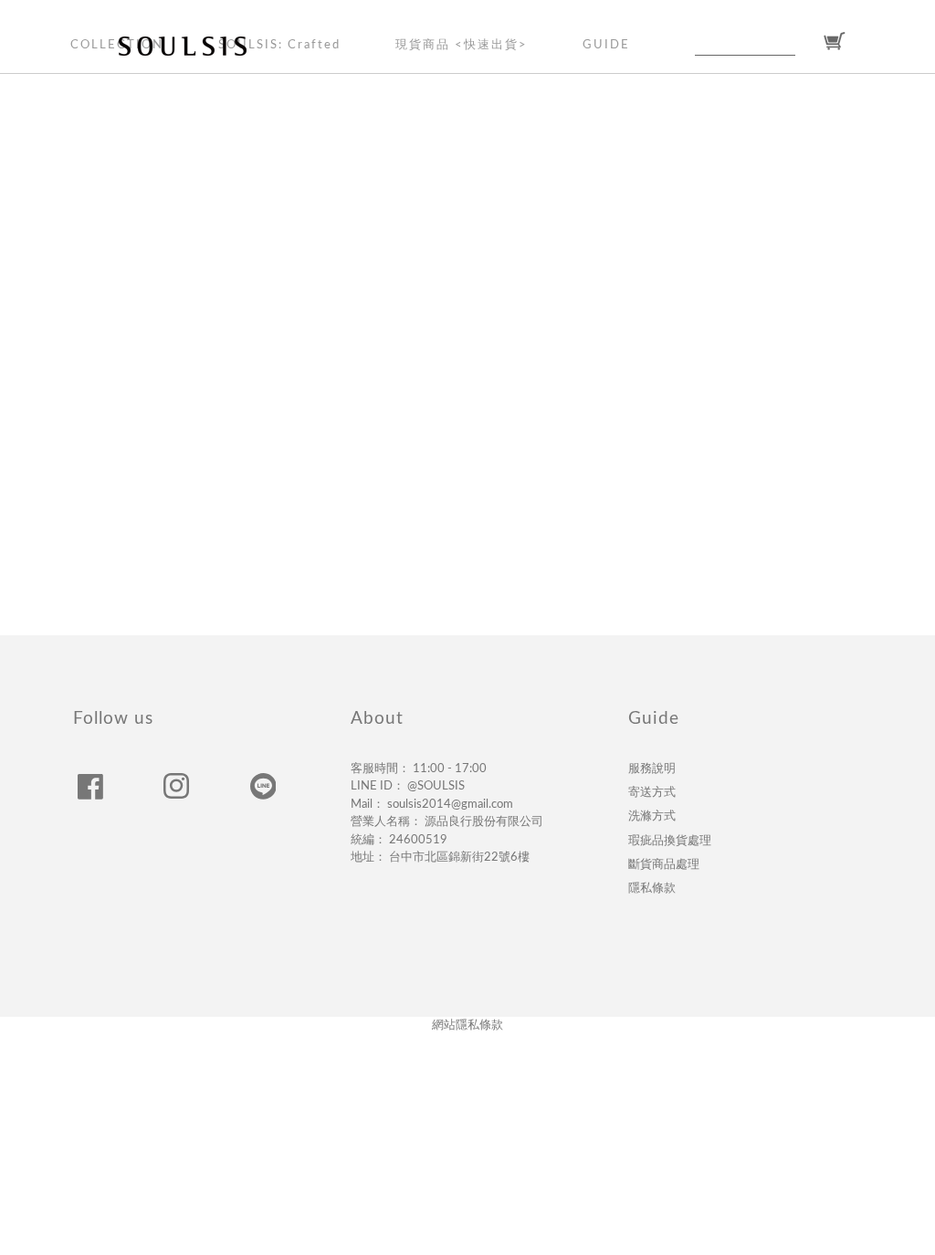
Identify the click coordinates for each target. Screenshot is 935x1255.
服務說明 (652, 768)
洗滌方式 (652, 816)
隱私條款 (652, 888)
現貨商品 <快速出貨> (461, 45)
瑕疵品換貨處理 (669, 840)
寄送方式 (652, 792)
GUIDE (606, 45)
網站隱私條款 (467, 1025)
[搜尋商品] (806, 42)
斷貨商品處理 (663, 864)
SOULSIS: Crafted (279, 45)
